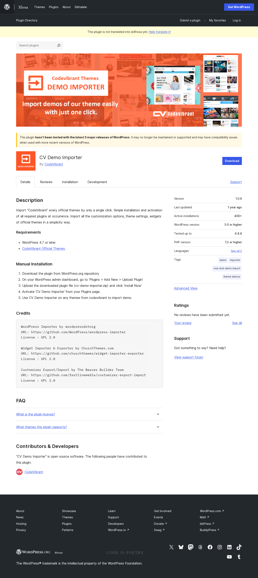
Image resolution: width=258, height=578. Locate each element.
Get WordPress (239, 7)
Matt (204, 517)
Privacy (21, 530)
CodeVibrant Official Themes (43, 248)
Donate (160, 523)
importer (235, 260)
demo (223, 260)
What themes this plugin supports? (41, 427)
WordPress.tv (118, 530)
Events (158, 517)
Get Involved (162, 511)
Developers (116, 523)
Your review (182, 323)
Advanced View (186, 288)
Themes (67, 517)
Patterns (67, 530)
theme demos (232, 276)
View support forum (188, 357)
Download (232, 161)
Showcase (69, 511)
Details (25, 182)
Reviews (46, 182)
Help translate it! (160, 31)
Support (236, 182)
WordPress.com (212, 511)
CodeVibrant (54, 164)
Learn (111, 511)
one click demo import (226, 268)
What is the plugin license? (35, 414)
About (20, 511)
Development (97, 182)
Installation (70, 182)
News (20, 517)
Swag (159, 530)
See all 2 (236, 250)
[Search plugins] (59, 45)
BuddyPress (210, 530)
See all (237, 323)
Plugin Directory (26, 20)
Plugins (67, 523)
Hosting (21, 523)
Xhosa (58, 552)
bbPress (207, 523)
